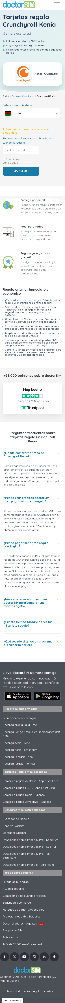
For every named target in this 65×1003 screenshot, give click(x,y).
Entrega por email (33, 200)
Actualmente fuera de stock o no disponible (26, 131)
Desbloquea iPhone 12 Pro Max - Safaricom (27, 856)
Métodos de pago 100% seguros (23, 909)
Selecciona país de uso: (19, 105)
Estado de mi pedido (16, 882)
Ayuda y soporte (13, 888)
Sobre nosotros (13, 937)
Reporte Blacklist (13, 826)
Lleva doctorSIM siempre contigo (30, 672)
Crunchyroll (28, 96)
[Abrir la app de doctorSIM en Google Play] (47, 696)
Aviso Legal (31, 991)
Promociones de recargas (19, 718)
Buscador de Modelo (16, 819)
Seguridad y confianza (17, 902)
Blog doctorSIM (12, 930)
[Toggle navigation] (56, 4)
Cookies (47, 991)
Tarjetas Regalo (11, 96)
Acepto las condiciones (11, 161)
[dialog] (12, 1000)
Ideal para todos (32, 226)
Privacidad (13, 991)
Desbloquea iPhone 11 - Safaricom (28, 864)
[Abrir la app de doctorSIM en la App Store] (17, 696)
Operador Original (14, 832)
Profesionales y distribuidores (21, 916)
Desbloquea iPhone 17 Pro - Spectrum (30, 840)
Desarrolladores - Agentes (23, 923)
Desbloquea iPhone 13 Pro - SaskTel (29, 846)
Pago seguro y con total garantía (37, 255)
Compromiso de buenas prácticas (24, 895)
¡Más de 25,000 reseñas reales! (22, 944)
